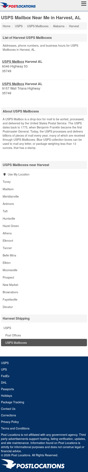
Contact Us (8, 409)
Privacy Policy (10, 422)
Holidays (6, 395)
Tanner (7, 248)
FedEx (5, 376)
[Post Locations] (18, 5)
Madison (8, 189)
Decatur (8, 307)
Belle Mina (9, 255)
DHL (4, 382)
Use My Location (18, 174)
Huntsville (9, 218)
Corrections (8, 415)
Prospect (8, 277)
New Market (10, 285)
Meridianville (11, 196)
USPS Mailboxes (16, 343)
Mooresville (10, 270)
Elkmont (8, 240)
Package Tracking (12, 402)
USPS (7, 328)
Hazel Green (11, 226)
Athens (7, 233)
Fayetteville (10, 299)
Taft (5, 211)
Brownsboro (10, 292)
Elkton (7, 263)
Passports (7, 389)
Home (6, 26)
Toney (7, 182)
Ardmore (8, 204)
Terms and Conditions (15, 428)
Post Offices (13, 335)
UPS (4, 369)
